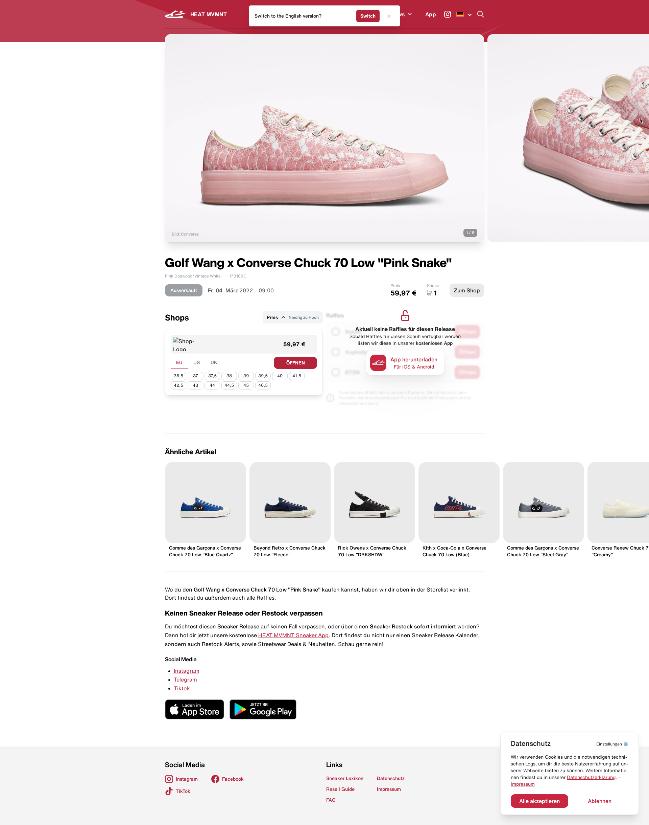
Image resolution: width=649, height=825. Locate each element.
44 (212, 385)
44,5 (229, 385)
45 (246, 385)
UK (214, 362)
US (196, 362)
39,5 (263, 376)
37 (195, 376)
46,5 (263, 385)
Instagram (186, 670)
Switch (368, 16)
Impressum (523, 784)
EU (179, 362)
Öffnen (295, 362)
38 (229, 376)
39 (246, 376)
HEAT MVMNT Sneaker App (293, 635)
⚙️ (612, 744)
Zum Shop (467, 290)
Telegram (185, 679)
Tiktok (182, 688)
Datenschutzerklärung (591, 777)
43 (195, 385)
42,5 (178, 385)
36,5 (178, 376)
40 (280, 376)
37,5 (212, 376)
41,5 (296, 376)
